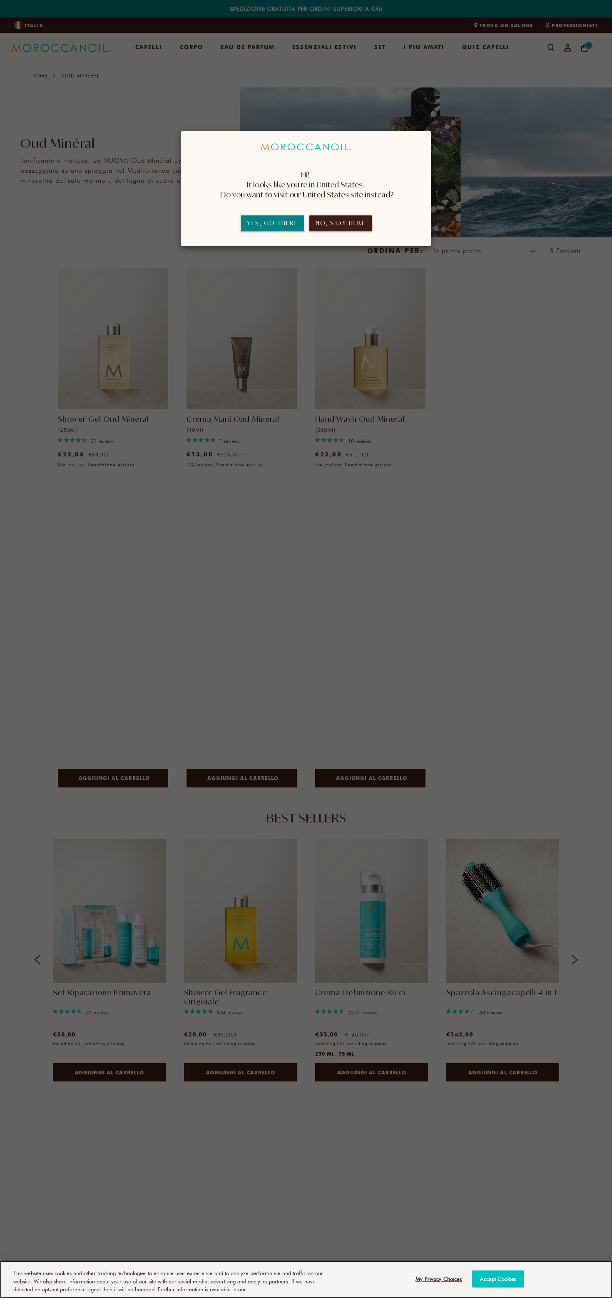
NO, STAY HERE (341, 223)
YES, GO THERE (272, 223)
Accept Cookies (498, 1278)
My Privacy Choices (438, 1278)
